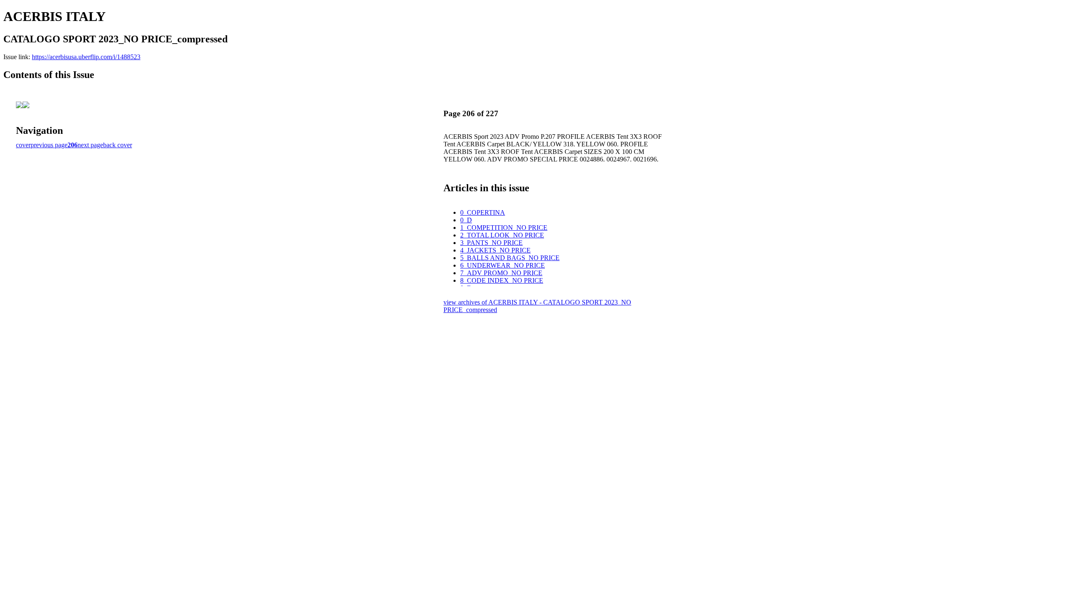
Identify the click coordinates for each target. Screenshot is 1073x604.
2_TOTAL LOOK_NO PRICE (502, 235)
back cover (117, 144)
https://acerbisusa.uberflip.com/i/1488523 (86, 56)
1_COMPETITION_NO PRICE (503, 227)
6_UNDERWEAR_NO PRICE (502, 265)
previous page (49, 144)
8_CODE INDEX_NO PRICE (501, 280)
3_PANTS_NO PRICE (491, 242)
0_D (466, 220)
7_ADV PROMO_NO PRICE (501, 272)
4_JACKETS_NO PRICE (495, 250)
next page (90, 144)
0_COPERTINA (482, 212)
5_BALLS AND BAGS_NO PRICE (510, 257)
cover (23, 144)
